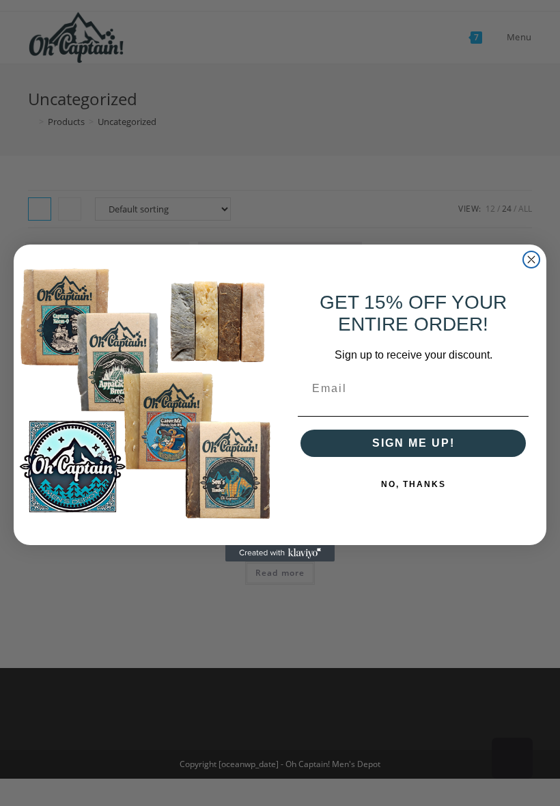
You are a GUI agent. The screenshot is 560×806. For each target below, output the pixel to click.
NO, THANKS (413, 484)
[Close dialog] (531, 259)
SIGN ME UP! (413, 443)
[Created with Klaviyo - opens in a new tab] (280, 553)
